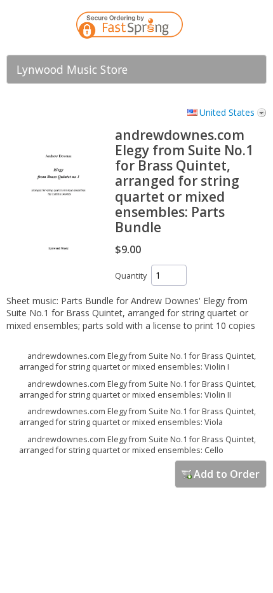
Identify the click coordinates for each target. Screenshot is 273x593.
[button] (231, 27)
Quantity (131, 275)
